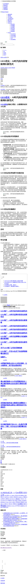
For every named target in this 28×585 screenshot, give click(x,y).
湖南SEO (25, 438)
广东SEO (17, 498)
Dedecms (10, 22)
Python (9, 32)
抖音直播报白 (24, 500)
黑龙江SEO (5, 507)
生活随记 (20, 504)
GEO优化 (10, 17)
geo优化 (5, 360)
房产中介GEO (5, 500)
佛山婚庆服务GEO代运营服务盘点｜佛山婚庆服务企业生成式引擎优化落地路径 (14, 383)
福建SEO (25, 503)
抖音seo (10, 500)
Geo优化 (5, 57)
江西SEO (13, 502)
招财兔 (9, 15)
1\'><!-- (5, 50)
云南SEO (13, 495)
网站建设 (3, 505)
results (4, 52)
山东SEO (3, 498)
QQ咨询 (2, 578)
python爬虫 (13, 39)
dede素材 (12, 27)
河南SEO (22, 502)
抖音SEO (10, 21)
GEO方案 (6, 495)
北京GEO (17, 495)
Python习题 (13, 36)
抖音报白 (19, 500)
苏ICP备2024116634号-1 (6, 547)
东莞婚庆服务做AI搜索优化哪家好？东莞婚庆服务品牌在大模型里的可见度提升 (14, 405)
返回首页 (10, 14)
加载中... (4, 357)
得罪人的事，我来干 (10, 284)
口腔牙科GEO (7, 497)
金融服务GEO (23, 505)
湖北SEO (11, 503)
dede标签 (12, 31)
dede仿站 (12, 24)
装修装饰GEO (9, 505)
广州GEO (22, 498)
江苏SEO (10, 502)
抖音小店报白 (15, 500)
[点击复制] (1, 460)
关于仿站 (5, 6)
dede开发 (12, 28)
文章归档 (5, 9)
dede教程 (12, 29)
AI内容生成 (10, 18)
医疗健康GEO (22, 495)
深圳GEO (6, 503)
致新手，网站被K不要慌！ (11, 286)
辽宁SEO (17, 505)
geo (4, 51)
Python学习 (13, 33)
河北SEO (18, 502)
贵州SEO (13, 505)
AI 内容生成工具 (6, 492)
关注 (2, 78)
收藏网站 (5, 8)
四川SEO (16, 497)
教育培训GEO (3, 502)
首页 (2, 57)
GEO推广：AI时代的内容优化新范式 (14, 311)
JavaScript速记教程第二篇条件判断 (13, 280)
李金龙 (8, 305)
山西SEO (7, 498)
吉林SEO (12, 497)
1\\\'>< (4, 55)
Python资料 (13, 35)
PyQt (11, 38)
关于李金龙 (6, 3)
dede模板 (12, 25)
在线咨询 (3, 580)
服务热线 (3, 583)
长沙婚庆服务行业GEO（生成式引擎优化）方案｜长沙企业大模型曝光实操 (14, 426)
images (4, 53)
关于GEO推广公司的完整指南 (11, 348)
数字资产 (10, 20)
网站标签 (5, 5)
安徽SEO (20, 375)
